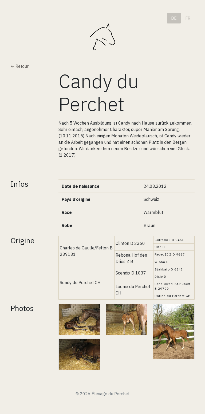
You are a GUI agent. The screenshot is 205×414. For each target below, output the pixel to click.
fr (187, 18)
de (174, 18)
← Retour (19, 66)
